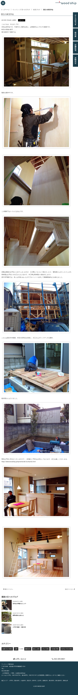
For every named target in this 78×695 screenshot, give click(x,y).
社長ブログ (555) (7, 649)
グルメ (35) (45, 649)
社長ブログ (36, 9)
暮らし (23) (36, 649)
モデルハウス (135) (66, 649)
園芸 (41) (27, 649)
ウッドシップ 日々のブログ (21, 9)
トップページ (5, 9)
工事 (16, 649)
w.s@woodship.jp (20, 673)
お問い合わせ (20, 658)
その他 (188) (54, 649)
